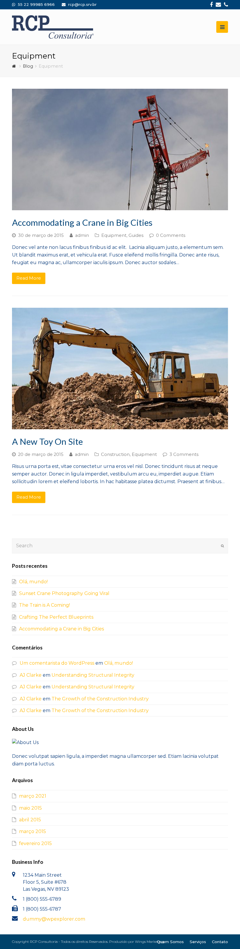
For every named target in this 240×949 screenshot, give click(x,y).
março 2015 (32, 831)
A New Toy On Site (47, 441)
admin (82, 235)
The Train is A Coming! (44, 605)
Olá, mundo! (33, 581)
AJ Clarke (31, 675)
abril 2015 (30, 820)
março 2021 (32, 796)
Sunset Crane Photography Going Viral (64, 593)
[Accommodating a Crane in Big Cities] (120, 149)
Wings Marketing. (150, 941)
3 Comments (183, 454)
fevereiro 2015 (35, 843)
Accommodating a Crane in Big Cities (82, 222)
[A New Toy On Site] (120, 368)
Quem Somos (170, 941)
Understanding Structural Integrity (93, 675)
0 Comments (170, 235)
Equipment (113, 235)
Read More (28, 278)
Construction (115, 454)
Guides (135, 235)
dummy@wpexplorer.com (54, 919)
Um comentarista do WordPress (57, 663)
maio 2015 (30, 808)
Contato (220, 941)
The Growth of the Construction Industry (100, 699)
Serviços (198, 941)
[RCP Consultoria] (53, 27)
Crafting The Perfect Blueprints (56, 617)
